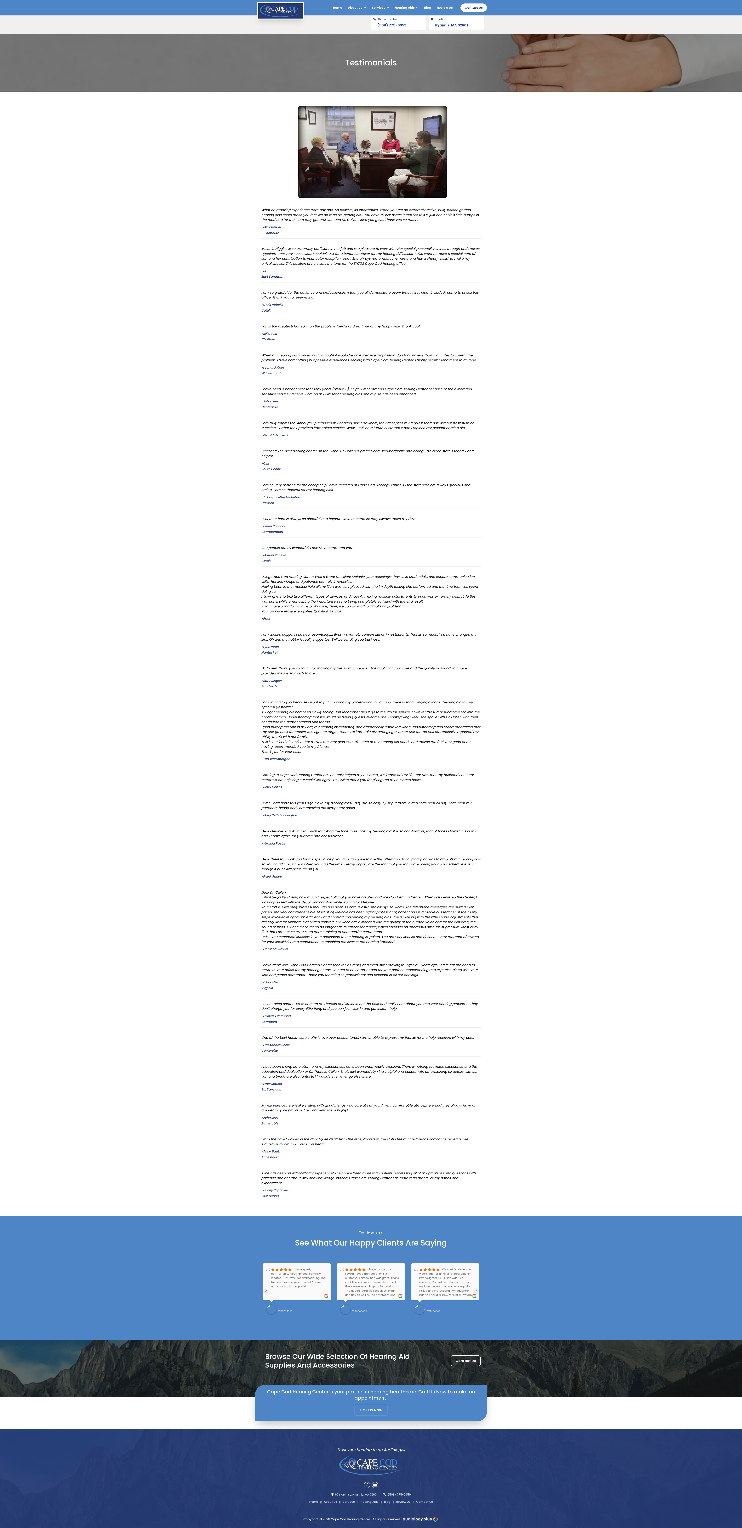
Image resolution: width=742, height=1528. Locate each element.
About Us (330, 1502)
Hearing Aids (369, 1502)
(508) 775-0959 (391, 25)
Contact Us (474, 7)
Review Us (403, 1502)
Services (349, 1502)
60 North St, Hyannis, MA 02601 (356, 1494)
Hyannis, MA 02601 (451, 25)
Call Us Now (371, 1410)
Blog (387, 1502)
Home (313, 1502)
